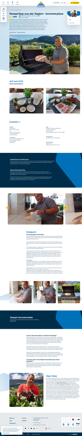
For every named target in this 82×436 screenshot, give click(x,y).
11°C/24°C (3, 15)
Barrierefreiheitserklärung (36, 434)
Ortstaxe (28, 434)
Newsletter (12, 423)
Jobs (10, 420)
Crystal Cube (61, 384)
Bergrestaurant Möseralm (62, 382)
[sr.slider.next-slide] (65, 207)
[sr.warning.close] (20, 428)
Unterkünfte (76, 2)
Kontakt (24, 420)
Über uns (11, 418)
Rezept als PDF (13, 321)
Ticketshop (17, 4)
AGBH (23, 434)
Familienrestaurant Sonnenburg (62, 383)
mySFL (12, 4)
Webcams (3, 11)
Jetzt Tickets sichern (6, 433)
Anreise (24, 418)
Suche (8, 4)
